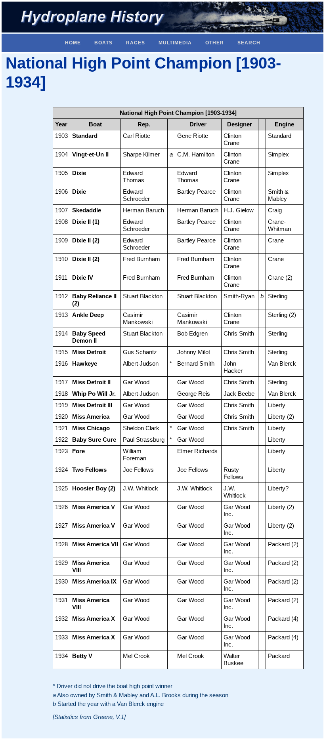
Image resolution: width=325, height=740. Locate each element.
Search (248, 43)
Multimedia (175, 43)
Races (135, 43)
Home (73, 43)
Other (214, 43)
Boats (103, 43)
